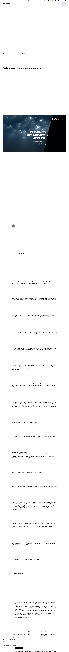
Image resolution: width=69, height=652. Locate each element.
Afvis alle (11, 647)
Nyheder (4, 53)
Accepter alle (19, 647)
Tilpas (6, 647)
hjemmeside (39, 472)
